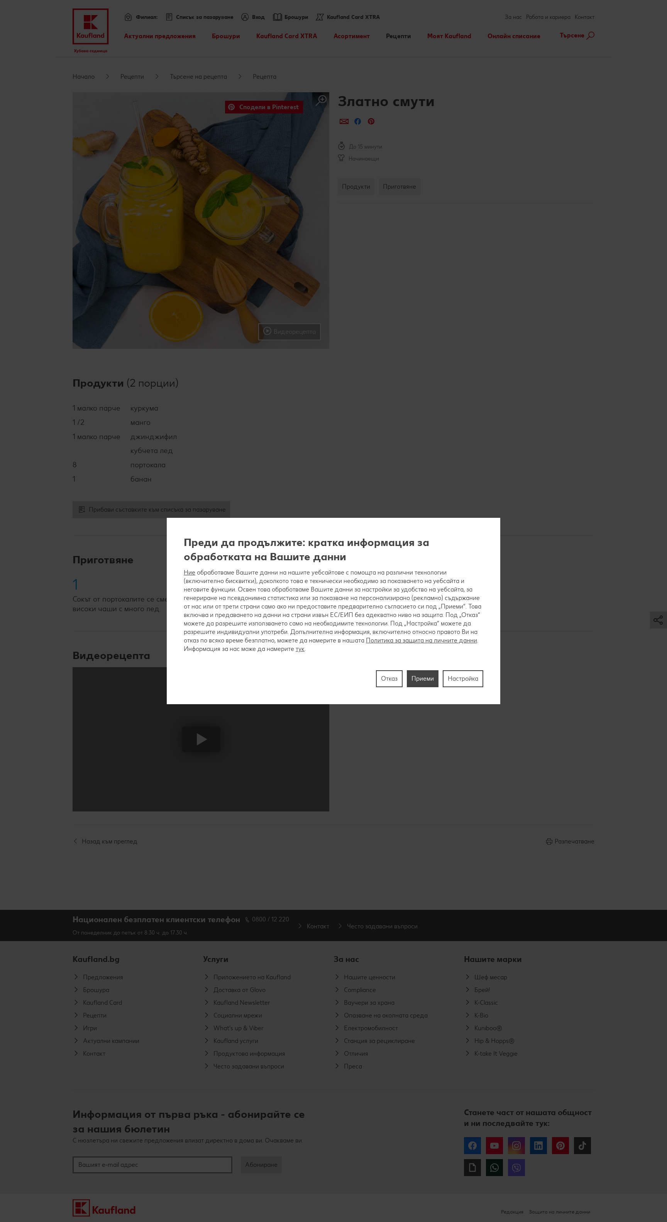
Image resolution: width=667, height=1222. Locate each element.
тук (300, 648)
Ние (189, 572)
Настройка (463, 678)
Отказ (389, 678)
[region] (333, 611)
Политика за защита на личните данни (421, 640)
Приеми (422, 678)
